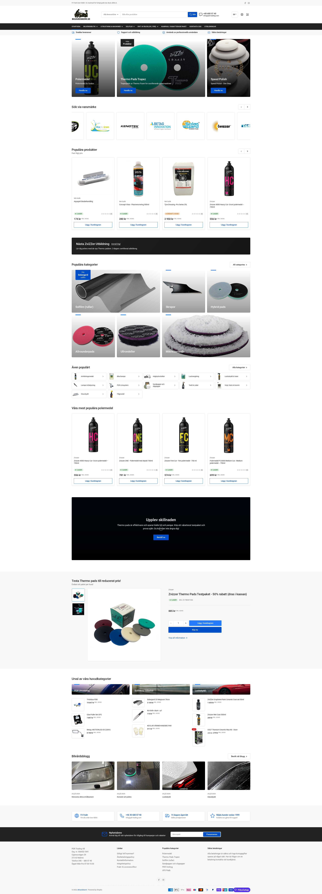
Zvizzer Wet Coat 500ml (217, 715)
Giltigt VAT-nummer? (125, 853)
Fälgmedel (120, 394)
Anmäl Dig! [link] (115, 244)
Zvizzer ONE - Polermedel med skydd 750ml (136, 461)
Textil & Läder (193, 385)
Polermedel (82, 79)
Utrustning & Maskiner (111, 26)
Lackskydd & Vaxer (231, 376)
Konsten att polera (124, 797)
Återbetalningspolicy (125, 857)
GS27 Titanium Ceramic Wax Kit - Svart (223, 730)
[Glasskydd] (229, 776)
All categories (239, 265)
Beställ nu (161, 537)
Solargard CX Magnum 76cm (158, 699)
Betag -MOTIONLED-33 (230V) (99, 730)
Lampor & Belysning (88, 385)
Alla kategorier (238, 367)
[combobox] (158, 14)
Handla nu (83, 90)
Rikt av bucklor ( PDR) (147, 26)
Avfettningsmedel (87, 376)
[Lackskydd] (183, 776)
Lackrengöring (194, 376)
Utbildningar (210, 26)
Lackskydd (166, 797)
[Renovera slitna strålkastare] (93, 776)
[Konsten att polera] (138, 776)
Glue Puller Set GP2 (94, 715)
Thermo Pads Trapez (133, 79)
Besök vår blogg (238, 756)
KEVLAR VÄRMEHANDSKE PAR (159, 726)
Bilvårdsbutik (89, 26)
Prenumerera (211, 834)
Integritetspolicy (124, 864)
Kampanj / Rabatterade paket (174, 26)
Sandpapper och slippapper (158, 385)
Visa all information (177, 638)
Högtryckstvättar (159, 376)
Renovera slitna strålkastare (83, 797)
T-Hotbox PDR (92, 699)
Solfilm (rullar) (168, 860)
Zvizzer (212, 201)
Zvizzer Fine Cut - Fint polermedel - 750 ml (181, 461)
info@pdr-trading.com (211, 16)
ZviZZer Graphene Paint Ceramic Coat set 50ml (226, 699)
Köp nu (195, 630)
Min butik (77, 198)
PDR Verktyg (167, 867)
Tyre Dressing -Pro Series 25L (176, 205)
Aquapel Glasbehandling (83, 201)
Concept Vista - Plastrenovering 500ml (134, 205)
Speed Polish (219, 79)
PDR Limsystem (122, 385)
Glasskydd (85, 394)
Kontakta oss (195, 26)
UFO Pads (166, 870)
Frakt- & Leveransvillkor (127, 867)
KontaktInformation (125, 860)
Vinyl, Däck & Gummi (232, 385)
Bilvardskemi (82, 890)
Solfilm (129, 26)
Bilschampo (121, 376)
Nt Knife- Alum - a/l (154, 711)
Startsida (76, 26)
